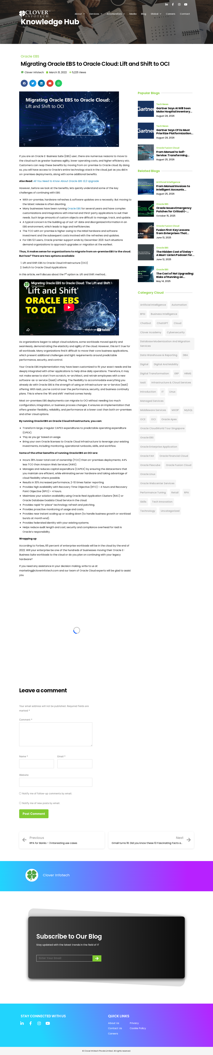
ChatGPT (162, 323)
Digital (144, 364)
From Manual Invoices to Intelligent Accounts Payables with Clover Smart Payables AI (175, 187)
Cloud (177, 323)
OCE (142, 419)
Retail (175, 492)
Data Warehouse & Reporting (158, 355)
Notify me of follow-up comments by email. (47, 793)
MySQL (188, 410)
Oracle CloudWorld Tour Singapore (162, 428)
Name (23, 756)
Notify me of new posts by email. (41, 803)
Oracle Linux (147, 474)
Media (132, 13)
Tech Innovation (162, 502)
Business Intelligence (164, 314)
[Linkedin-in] (166, 4)
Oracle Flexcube (150, 465)
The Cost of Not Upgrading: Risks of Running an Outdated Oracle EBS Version (175, 275)
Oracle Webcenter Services (157, 483)
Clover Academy (150, 332)
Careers (170, 13)
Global (154, 13)
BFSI (142, 314)
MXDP (175, 410)
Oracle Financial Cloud (174, 456)
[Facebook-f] (173, 4)
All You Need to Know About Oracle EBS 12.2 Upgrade (66, 181)
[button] (24, 83)
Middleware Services (153, 410)
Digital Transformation (154, 373)
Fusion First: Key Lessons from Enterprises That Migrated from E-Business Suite (174, 231)
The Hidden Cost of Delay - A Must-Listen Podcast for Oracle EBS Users (174, 253)
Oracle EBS (30, 56)
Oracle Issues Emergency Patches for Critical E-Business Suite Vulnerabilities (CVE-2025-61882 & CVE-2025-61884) (175, 209)
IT (163, 392)
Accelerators (114, 13)
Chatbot (145, 323)
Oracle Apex (169, 419)
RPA (186, 492)
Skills (143, 502)
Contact (185, 13)
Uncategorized (170, 511)
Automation (179, 305)
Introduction (148, 392)
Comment (25, 719)
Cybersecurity (176, 332)
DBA (185, 355)
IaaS (143, 382)
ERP (176, 373)
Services (94, 13)
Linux (172, 392)
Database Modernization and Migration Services (165, 344)
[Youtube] (186, 4)
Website (24, 774)
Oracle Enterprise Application (158, 447)
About (78, 13)
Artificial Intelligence (168, 182)
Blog (143, 13)
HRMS (187, 373)
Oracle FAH (147, 456)
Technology (147, 511)
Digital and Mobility (166, 364)
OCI (153, 419)
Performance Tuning (153, 492)
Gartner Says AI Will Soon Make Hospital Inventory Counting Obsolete (173, 110)
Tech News (162, 104)
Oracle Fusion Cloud (167, 147)
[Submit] (96, 958)
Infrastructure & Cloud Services (171, 382)
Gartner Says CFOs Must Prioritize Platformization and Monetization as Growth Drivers (173, 131)
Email (61, 756)
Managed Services (152, 401)
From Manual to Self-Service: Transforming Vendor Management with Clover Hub (174, 153)
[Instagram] (179, 4)
